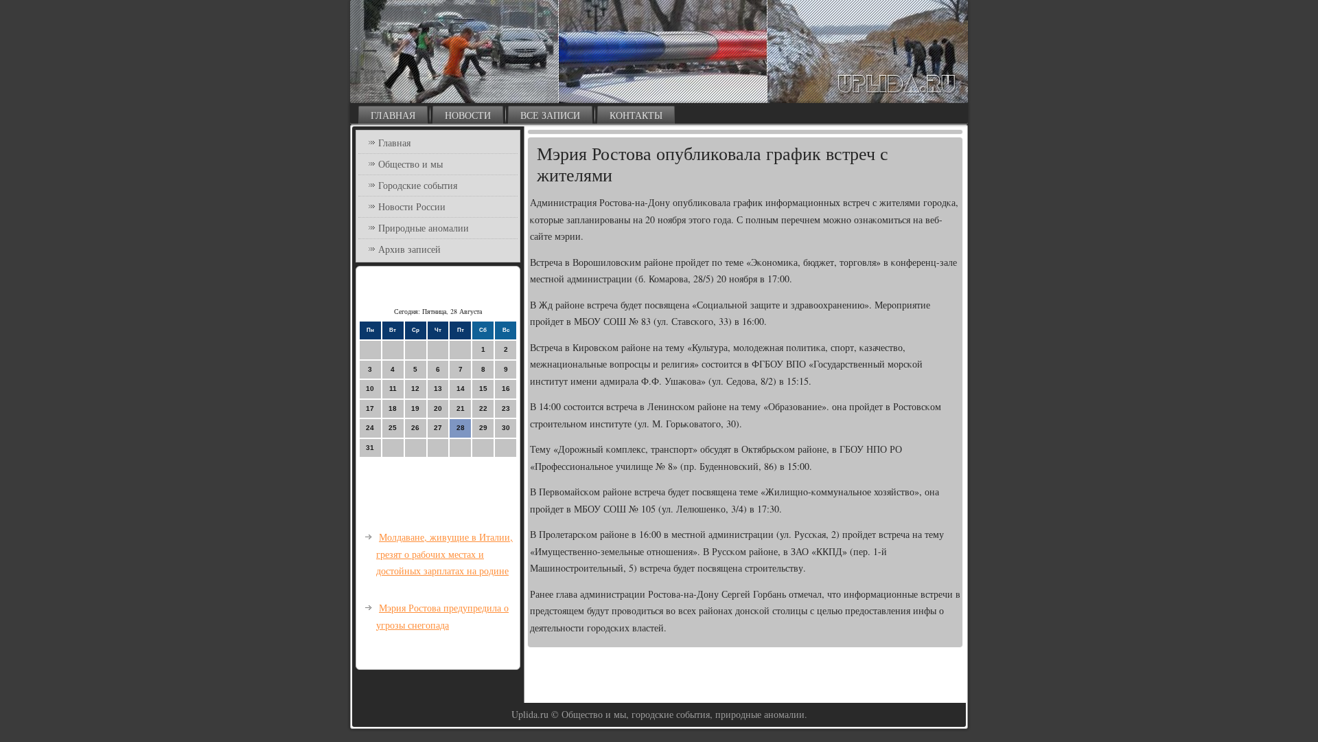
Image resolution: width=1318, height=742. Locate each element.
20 (438, 408)
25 (393, 427)
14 (460, 388)
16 (506, 388)
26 (415, 427)
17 (370, 408)
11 (393, 388)
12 (415, 388)
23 (506, 408)
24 (370, 427)
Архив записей (409, 249)
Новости (468, 115)
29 (483, 427)
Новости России (412, 206)
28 (460, 427)
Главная (393, 115)
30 (506, 427)
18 (393, 408)
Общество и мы (410, 163)
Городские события (417, 185)
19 (415, 408)
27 (438, 427)
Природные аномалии (423, 227)
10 (370, 388)
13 (438, 388)
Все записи (550, 115)
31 (370, 447)
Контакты (636, 115)
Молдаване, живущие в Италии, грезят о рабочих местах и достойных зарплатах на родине (444, 553)
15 (483, 388)
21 (460, 408)
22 (483, 408)
